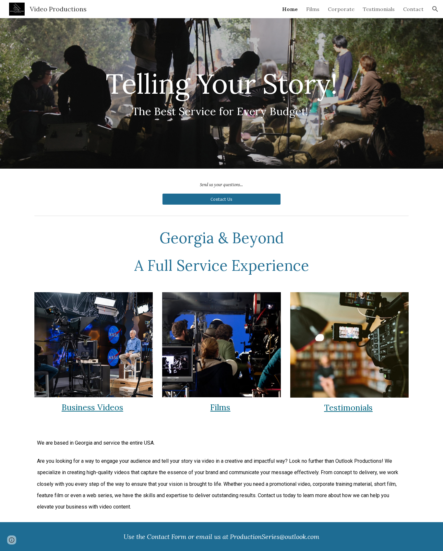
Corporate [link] (341, 9)
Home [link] (290, 9)
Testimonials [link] (379, 9)
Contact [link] (413, 9)
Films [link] (312, 9)
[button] (435, 9)
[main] (221, 93)
